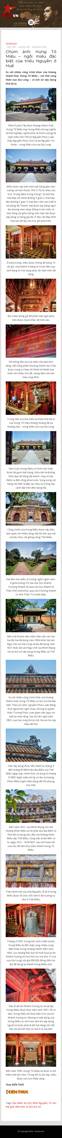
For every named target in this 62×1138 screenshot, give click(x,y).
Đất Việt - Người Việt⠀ (19, 47)
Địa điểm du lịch (22, 1103)
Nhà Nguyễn (40, 1103)
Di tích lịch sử (33, 1106)
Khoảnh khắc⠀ (40, 47)
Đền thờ (20, 1106)
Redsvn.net (39, 1131)
